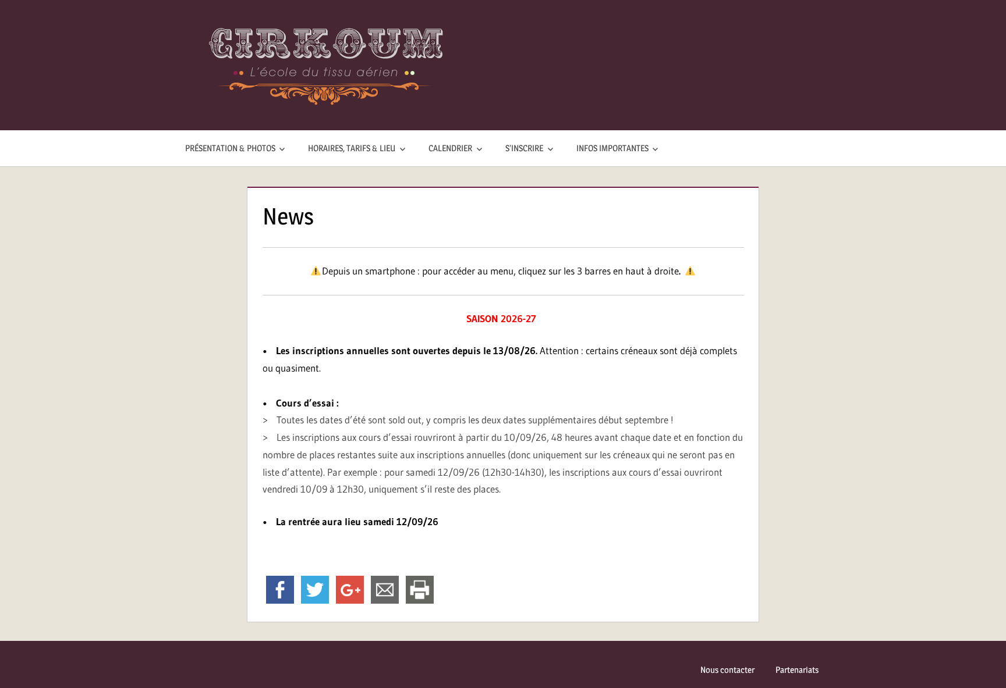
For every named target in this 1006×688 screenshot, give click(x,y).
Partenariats (797, 669)
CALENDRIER (450, 148)
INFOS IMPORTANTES (612, 148)
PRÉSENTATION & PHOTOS (230, 148)
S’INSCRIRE (524, 148)
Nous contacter (727, 669)
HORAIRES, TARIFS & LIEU (351, 148)
